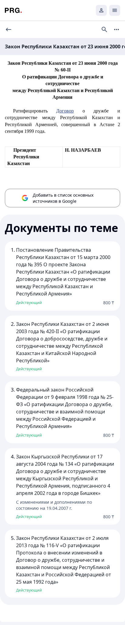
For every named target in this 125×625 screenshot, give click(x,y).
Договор (65, 110)
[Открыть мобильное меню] (114, 10)
